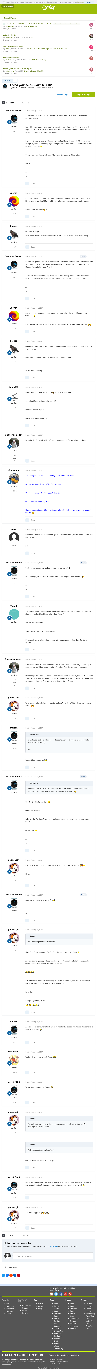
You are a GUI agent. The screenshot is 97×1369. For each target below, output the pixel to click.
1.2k (14, 408)
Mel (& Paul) (14, 1081)
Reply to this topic (83, 94)
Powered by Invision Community (48, 1368)
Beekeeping (90, 1313)
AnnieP (13, 1021)
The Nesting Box (31, 26)
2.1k (14, 131)
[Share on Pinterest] (18, 1275)
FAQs (9, 1313)
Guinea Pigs (58, 1331)
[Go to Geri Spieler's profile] (91, 25)
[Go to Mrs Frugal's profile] (14, 1060)
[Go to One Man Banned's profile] (5, 86)
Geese (72, 1316)
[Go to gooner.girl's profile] (14, 706)
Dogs (56, 1316)
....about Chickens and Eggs (37, 60)
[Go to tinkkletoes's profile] (91, 36)
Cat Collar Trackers (10, 35)
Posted (34, 110)
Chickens (57, 1313)
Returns (25, 1313)
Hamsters (57, 1333)
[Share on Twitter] (3, 1275)
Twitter (56, 1294)
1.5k (14, 627)
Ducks (56, 1318)
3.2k (14, 213)
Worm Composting (58, 1347)
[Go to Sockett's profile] (91, 58)
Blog (40, 1308)
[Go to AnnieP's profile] (14, 1029)
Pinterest (70, 1294)
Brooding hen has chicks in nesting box (17, 68)
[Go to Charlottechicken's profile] (14, 443)
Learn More (6, 1364)
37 (76, 24)
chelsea (14, 727)
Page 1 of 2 (26, 103)
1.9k (14, 718)
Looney (13, 192)
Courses (84, 1300)
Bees (56, 1303)
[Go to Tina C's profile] (14, 614)
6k (15, 455)
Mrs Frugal (13, 1051)
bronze (13, 226)
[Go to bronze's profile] (14, 234)
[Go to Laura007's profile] (14, 395)
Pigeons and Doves (74, 1324)
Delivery (25, 1310)
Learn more (80, 2)
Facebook (61, 1294)
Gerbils (57, 1328)
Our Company (10, 1304)
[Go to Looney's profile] (14, 201)
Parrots (57, 1338)
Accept (89, 2)
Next (12, 103)
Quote (33, 183)
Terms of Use (54, 1355)
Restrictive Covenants (11, 57)
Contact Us (26, 1305)
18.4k (15, 491)
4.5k (14, 247)
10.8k (15, 1072)
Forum (40, 1303)
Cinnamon (13, 470)
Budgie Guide (56, 1307)
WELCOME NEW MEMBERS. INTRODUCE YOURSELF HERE (29, 23)
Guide (51, 1300)
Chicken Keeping (89, 1304)
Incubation (58, 1336)
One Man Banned (13, 110)
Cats (31, 37)
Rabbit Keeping (89, 1309)
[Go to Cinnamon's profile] (14, 478)
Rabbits (57, 1343)
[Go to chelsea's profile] (14, 736)
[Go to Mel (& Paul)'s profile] (14, 1090)
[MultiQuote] (27, 183)
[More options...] (91, 110)
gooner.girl (13, 697)
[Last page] (17, 102)
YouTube (65, 1294)
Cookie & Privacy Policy (70, 1355)
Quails (56, 1341)
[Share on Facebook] (7, 1275)
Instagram (51, 1294)
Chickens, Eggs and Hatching (34, 71)
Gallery (41, 1306)
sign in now (53, 1246)
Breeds (68, 1300)
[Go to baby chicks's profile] (91, 70)
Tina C (13, 606)
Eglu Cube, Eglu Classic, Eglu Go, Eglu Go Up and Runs (47, 48)
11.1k (15, 748)
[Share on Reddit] (11, 1275)
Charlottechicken (13, 434)
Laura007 (13, 387)
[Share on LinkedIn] (14, 1275)
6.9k (14, 1102)
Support (25, 1308)
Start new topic (62, 94)
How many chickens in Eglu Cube (15, 46)
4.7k (14, 1042)
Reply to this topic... (24, 1256)
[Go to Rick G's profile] (91, 47)
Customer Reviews (10, 1309)
